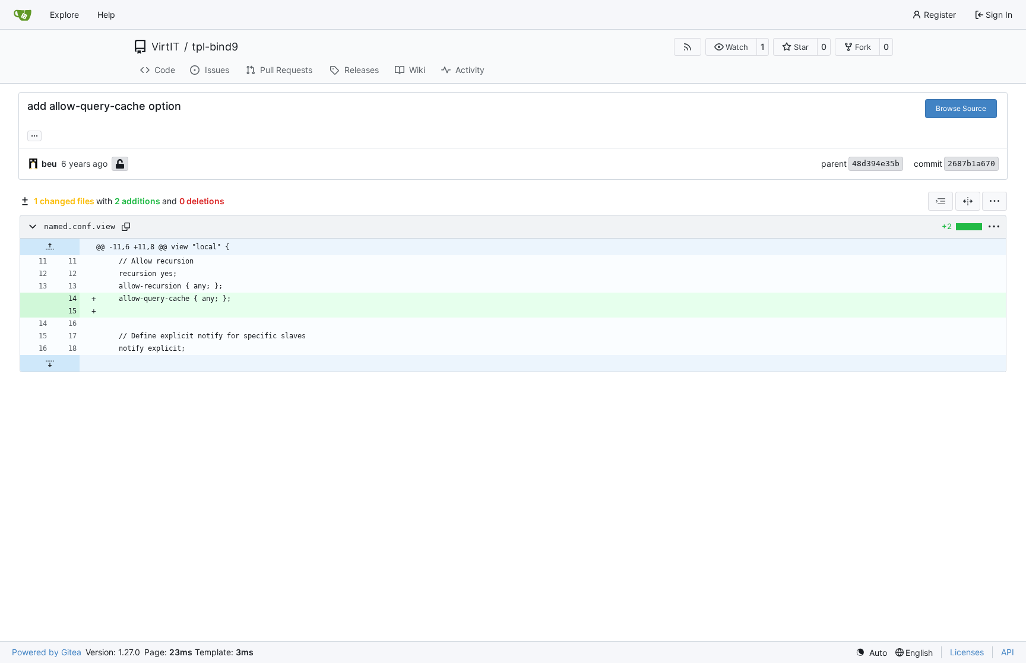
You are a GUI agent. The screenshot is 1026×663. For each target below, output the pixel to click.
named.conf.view (79, 226)
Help (106, 14)
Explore (64, 14)
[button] (731, 47)
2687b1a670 (971, 163)
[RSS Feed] (687, 47)
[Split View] (967, 201)
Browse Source (961, 108)
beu (49, 163)
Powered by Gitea (46, 652)
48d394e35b (876, 163)
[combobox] (940, 201)
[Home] (22, 15)
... (34, 134)
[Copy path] (126, 226)
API (1007, 652)
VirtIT (165, 47)
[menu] (994, 201)
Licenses (967, 652)
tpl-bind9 (215, 47)
